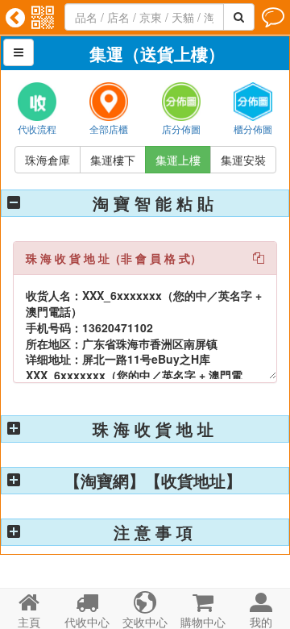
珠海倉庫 (47, 160)
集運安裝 (243, 160)
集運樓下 (112, 160)
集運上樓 (178, 160)
